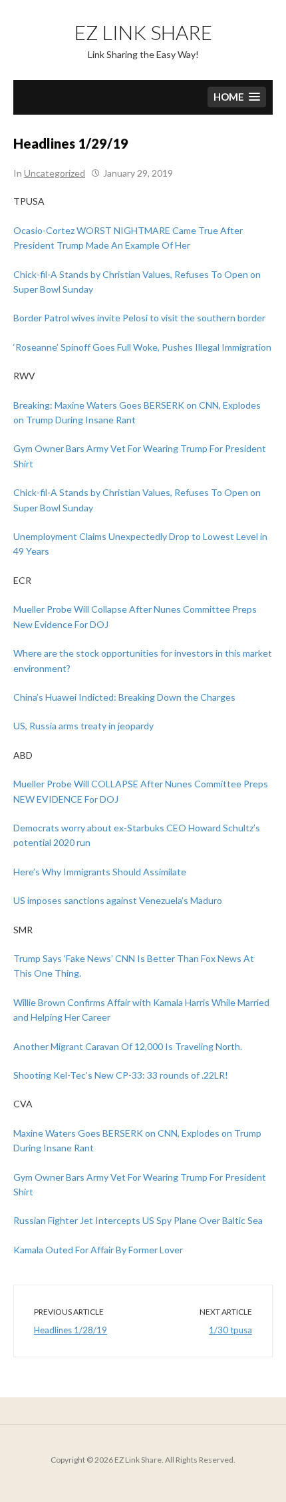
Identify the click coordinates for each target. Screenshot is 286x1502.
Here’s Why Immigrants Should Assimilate (99, 871)
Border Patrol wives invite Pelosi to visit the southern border (139, 317)
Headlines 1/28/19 (70, 1330)
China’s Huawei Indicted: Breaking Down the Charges (124, 697)
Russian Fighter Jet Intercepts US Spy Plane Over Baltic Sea (138, 1220)
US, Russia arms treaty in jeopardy (83, 725)
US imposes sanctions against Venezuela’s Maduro (117, 900)
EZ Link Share (143, 32)
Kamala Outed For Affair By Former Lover (98, 1249)
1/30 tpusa (230, 1330)
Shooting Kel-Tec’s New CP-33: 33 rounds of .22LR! (120, 1075)
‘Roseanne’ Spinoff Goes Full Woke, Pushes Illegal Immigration (142, 347)
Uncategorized (54, 173)
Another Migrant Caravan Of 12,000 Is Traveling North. (127, 1046)
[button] (237, 97)
